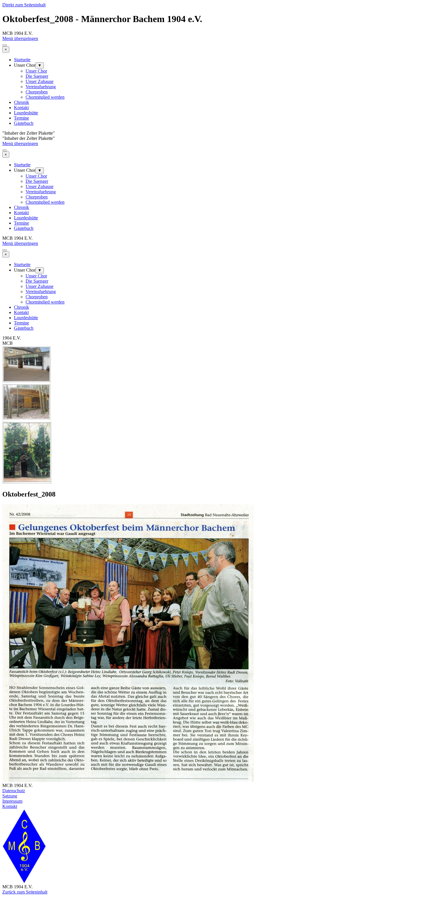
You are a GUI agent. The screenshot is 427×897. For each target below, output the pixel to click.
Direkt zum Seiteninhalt (24, 4)
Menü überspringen (20, 38)
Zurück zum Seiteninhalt (24, 891)
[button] (26, 380)
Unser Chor (36, 70)
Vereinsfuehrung (41, 86)
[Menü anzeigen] (4, 45)
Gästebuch (23, 123)
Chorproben (37, 91)
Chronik (21, 102)
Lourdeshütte (26, 112)
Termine (21, 117)
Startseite (22, 59)
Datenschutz (13, 790)
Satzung (9, 795)
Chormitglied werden (45, 97)
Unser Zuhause (39, 81)
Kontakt (21, 107)
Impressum (12, 801)
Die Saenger (37, 76)
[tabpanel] (213, 798)
